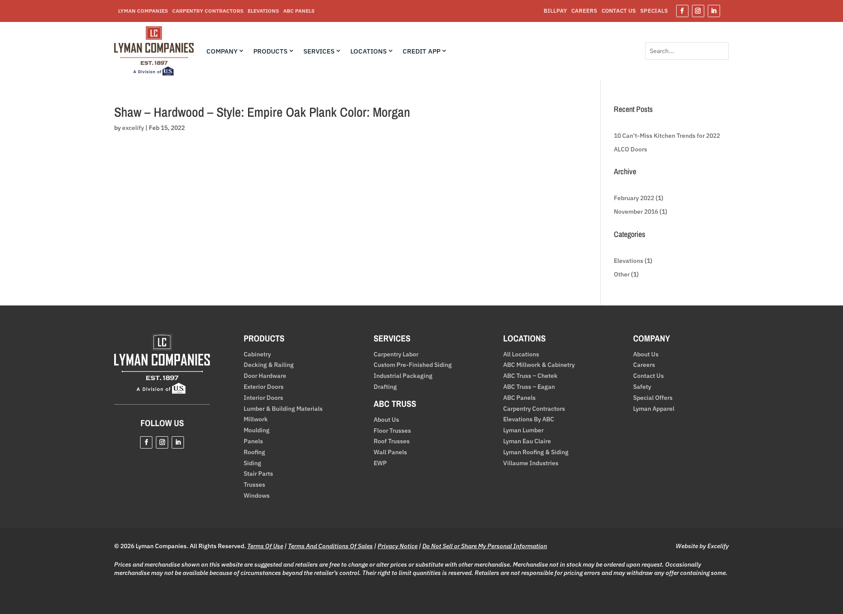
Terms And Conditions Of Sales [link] (330, 546)
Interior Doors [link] (263, 398)
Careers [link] (584, 11)
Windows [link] (257, 495)
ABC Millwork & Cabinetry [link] (539, 365)
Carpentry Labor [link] (396, 354)
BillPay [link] (555, 11)
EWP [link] (380, 463)
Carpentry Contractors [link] (207, 11)
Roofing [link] (254, 452)
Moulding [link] (257, 430)
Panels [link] (253, 441)
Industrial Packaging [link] (403, 376)
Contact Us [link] (619, 11)
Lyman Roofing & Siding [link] (536, 452)
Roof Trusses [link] (392, 441)
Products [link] (270, 51)
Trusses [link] (254, 484)
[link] (154, 73)
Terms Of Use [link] (265, 546)
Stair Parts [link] (258, 474)
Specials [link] (654, 11)
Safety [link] (642, 387)
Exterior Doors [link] (264, 387)
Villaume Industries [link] (530, 463)
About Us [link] (386, 420)
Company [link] (222, 51)
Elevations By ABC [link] (528, 419)
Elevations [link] (263, 11)
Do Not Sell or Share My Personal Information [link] (484, 546)
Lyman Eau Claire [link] (527, 441)
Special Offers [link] (653, 398)
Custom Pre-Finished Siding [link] (413, 365)
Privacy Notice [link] (398, 546)
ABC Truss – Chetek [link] (530, 376)
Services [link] (319, 51)
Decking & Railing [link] (269, 365)
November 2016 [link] (636, 211)
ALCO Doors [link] (630, 149)
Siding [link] (252, 463)
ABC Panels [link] (298, 11)
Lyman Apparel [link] (653, 409)
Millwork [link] (256, 419)
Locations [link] (368, 51)
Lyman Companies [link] (143, 11)
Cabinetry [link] (257, 354)
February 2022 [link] (634, 198)
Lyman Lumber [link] (523, 430)
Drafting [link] (385, 387)
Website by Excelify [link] (702, 546)
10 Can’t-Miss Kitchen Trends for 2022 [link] (667, 136)
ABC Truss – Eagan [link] (529, 387)
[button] (682, 11)
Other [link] (622, 274)
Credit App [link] (421, 51)
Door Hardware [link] (265, 376)
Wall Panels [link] (390, 452)
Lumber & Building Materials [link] (283, 409)
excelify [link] (133, 128)
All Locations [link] (521, 354)
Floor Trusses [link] (392, 430)
